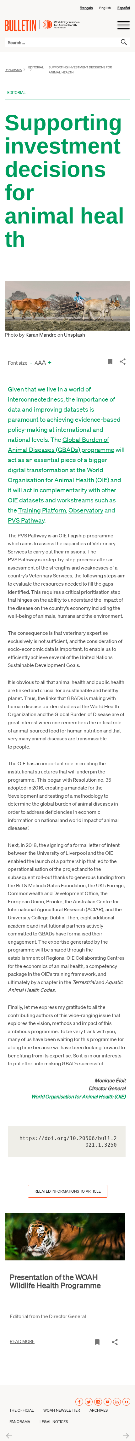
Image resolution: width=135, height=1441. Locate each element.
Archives (98, 1410)
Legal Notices (54, 1421)
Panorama (13, 70)
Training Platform (42, 510)
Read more (22, 1341)
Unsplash (74, 334)
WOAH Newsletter (61, 1410)
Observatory (85, 510)
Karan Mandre (41, 334)
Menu (123, 25)
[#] (110, 361)
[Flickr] (126, 1402)
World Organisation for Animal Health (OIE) (78, 1096)
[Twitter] (89, 1402)
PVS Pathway (26, 520)
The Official (21, 1410)
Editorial (16, 92)
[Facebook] (79, 1402)
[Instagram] (98, 1402)
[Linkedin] (117, 1402)
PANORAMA (19, 1421)
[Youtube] (107, 1402)
